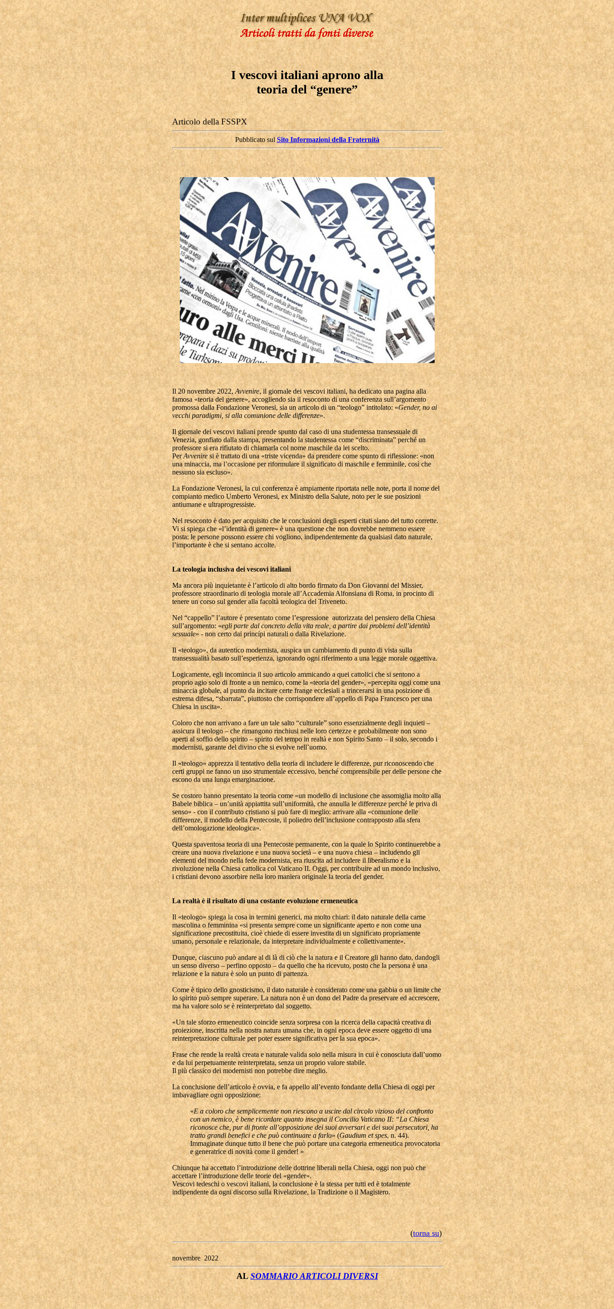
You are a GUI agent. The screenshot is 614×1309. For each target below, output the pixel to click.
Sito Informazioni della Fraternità (328, 139)
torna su (426, 1233)
